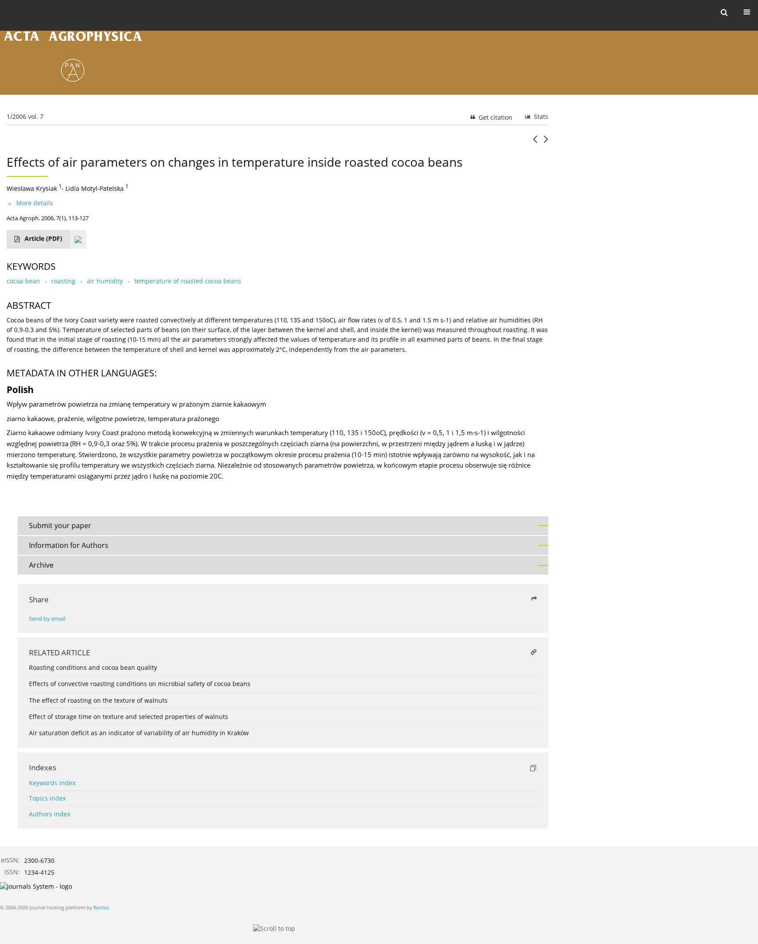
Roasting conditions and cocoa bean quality (93, 667)
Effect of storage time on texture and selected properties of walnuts (128, 716)
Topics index (47, 798)
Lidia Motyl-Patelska (94, 188)
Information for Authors (68, 545)
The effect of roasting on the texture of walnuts (98, 700)
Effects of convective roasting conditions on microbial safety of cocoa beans (139, 683)
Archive (41, 565)
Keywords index (52, 783)
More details (34, 203)
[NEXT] (546, 143)
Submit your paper (60, 525)
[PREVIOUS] (535, 143)
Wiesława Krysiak (32, 188)
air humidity (105, 281)
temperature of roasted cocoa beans (187, 281)
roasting (63, 281)
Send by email (47, 618)
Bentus (101, 907)
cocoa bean (23, 281)
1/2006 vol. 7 (25, 116)
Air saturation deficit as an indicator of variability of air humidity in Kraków (139, 733)
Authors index (49, 814)
